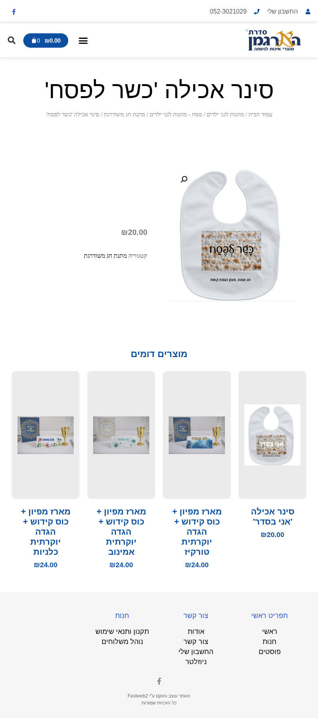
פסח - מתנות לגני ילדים (176, 114)
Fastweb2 (138, 696)
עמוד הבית (260, 114)
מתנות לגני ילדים (225, 114)
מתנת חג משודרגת (124, 114)
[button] (83, 40)
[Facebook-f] (13, 11)
